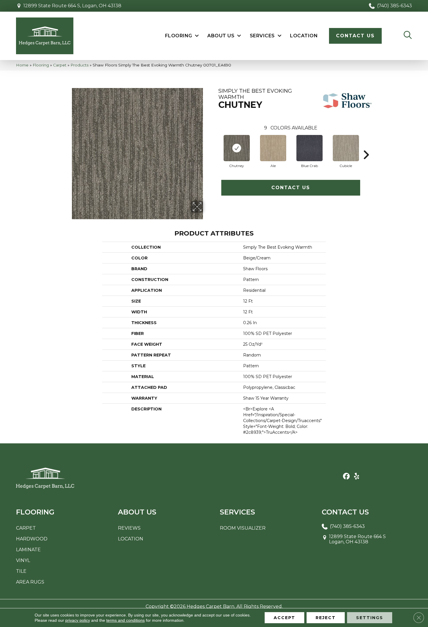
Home (22, 65)
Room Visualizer (243, 528)
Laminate (28, 549)
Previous (215, 146)
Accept (284, 617)
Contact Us (290, 187)
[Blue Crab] (309, 148)
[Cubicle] (345, 148)
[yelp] (356, 476)
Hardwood (31, 539)
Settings (369, 617)
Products (79, 65)
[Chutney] (236, 148)
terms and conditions (125, 620)
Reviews (129, 528)
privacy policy (77, 620)
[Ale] (273, 148)
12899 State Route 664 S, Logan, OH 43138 (72, 5)
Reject (326, 617)
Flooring (41, 65)
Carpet (59, 65)
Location (130, 539)
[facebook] (346, 476)
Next (366, 146)
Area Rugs (30, 582)
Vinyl (23, 560)
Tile (21, 571)
